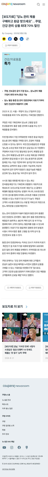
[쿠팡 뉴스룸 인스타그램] (12, 447)
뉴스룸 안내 (6, 400)
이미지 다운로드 (15, 288)
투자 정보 (5, 434)
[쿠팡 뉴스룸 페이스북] (19, 447)
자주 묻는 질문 (7, 409)
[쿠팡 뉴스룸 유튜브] (4, 447)
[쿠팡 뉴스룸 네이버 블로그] (27, 447)
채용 (3, 430)
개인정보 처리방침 (8, 469)
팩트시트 (5, 404)
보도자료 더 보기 (12, 306)
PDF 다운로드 (13, 45)
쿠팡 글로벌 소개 (8, 426)
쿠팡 (3, 421)
